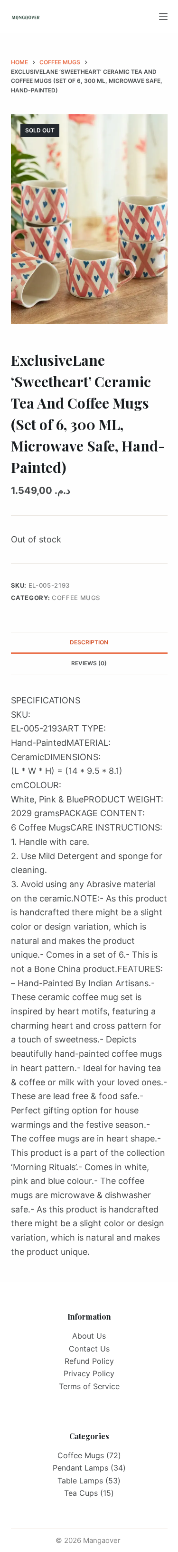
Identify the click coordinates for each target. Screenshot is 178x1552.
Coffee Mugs (76, 597)
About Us (89, 1336)
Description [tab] (89, 642)
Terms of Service (89, 1386)
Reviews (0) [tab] (89, 663)
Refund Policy (89, 1361)
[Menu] (163, 16)
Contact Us (89, 1348)
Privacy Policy (89, 1373)
